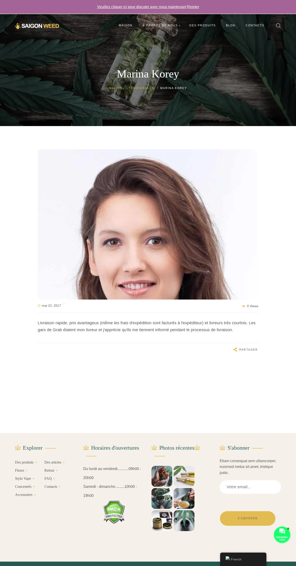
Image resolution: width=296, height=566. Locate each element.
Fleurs (19, 470)
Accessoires (23, 495)
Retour (49, 470)
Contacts (50, 487)
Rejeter (193, 7)
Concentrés (23, 487)
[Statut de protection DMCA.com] (114, 512)
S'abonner (248, 518)
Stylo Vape (23, 478)
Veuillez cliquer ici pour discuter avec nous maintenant (141, 7)
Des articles (52, 462)
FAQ (48, 478)
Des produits (24, 462)
